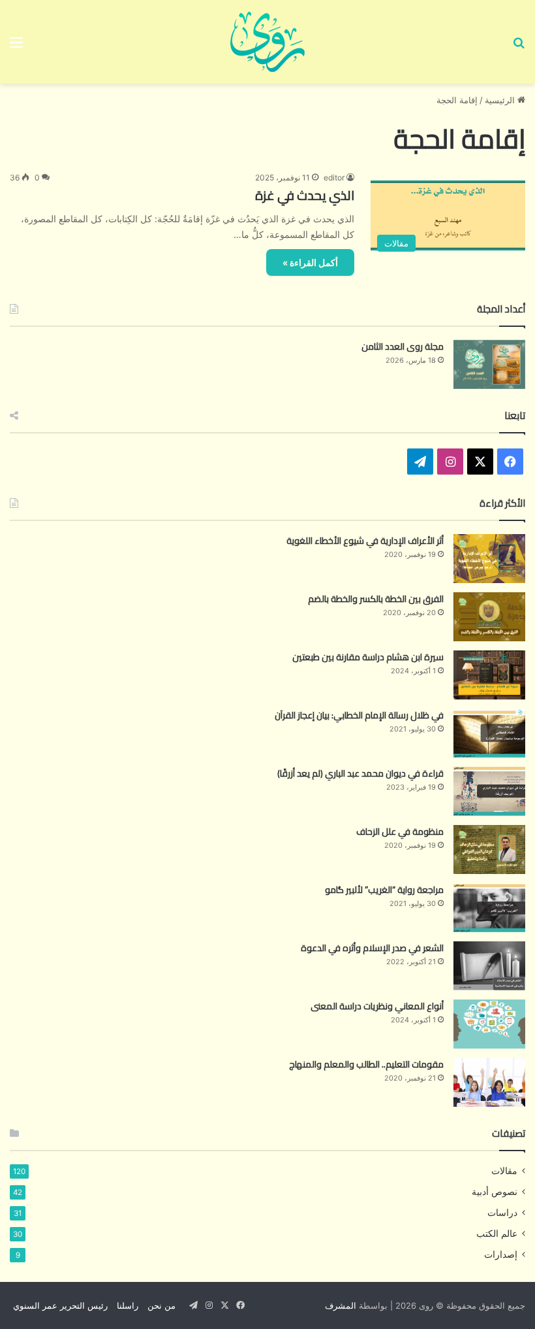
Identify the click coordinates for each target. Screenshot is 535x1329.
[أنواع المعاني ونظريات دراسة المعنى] (489, 1024)
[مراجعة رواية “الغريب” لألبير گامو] (489, 907)
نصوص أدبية (494, 1191)
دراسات (502, 1212)
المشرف (340, 1305)
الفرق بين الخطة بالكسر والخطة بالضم (376, 598)
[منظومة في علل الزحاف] (489, 849)
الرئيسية (501, 100)
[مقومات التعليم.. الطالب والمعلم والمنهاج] (489, 1082)
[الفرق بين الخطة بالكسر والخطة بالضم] (489, 616)
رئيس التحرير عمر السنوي (60, 1305)
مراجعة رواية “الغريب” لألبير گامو (384, 889)
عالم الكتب (496, 1233)
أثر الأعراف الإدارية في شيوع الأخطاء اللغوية (365, 540)
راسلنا (127, 1305)
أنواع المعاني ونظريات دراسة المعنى (377, 1006)
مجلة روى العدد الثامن (402, 346)
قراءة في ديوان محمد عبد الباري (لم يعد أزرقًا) (360, 773)
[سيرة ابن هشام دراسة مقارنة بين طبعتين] (489, 674)
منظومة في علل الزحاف (400, 831)
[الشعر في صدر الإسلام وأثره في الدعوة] (489, 965)
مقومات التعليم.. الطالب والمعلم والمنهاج (366, 1064)
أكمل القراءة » (310, 262)
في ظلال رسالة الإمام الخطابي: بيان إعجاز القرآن (359, 715)
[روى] (267, 42)
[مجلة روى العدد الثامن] (489, 364)
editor (334, 177)
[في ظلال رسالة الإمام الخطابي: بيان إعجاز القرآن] (489, 733)
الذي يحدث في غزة (304, 195)
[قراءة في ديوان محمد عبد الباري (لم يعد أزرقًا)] (489, 791)
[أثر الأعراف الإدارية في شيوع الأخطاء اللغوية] (489, 558)
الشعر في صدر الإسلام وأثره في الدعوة (372, 947)
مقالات (504, 1171)
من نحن (161, 1305)
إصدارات (500, 1254)
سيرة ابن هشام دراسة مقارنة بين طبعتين (368, 656)
